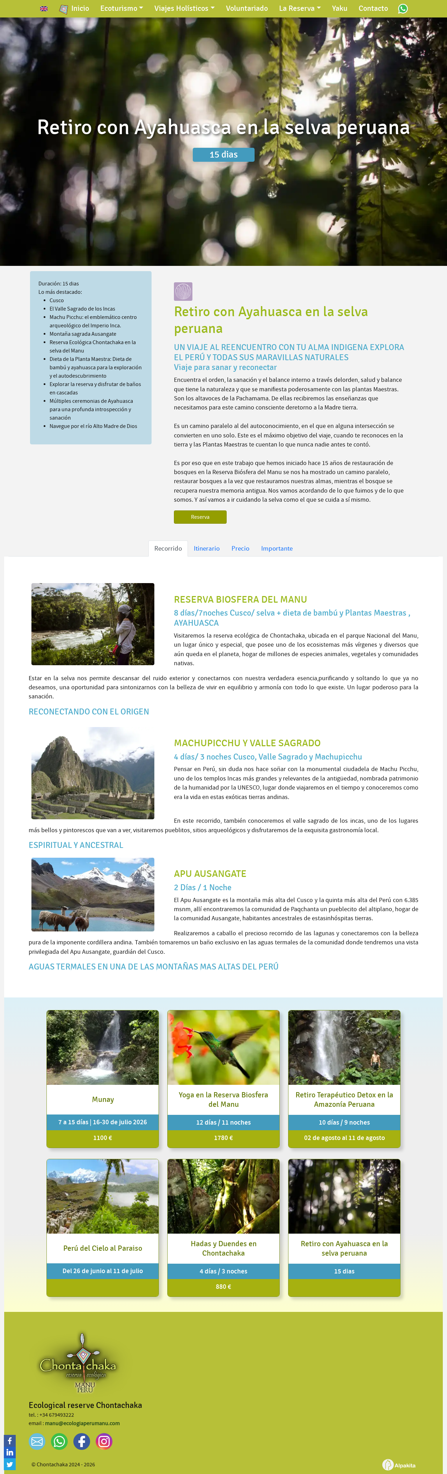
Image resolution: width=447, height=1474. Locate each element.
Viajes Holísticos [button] (181, 8)
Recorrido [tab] (168, 548)
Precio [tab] (240, 548)
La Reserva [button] (297, 8)
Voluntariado (247, 8)
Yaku (339, 8)
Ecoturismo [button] (118, 8)
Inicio (80, 8)
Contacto (373, 8)
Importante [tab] (277, 548)
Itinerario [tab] (207, 548)
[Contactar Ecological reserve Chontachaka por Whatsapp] (403, 8)
